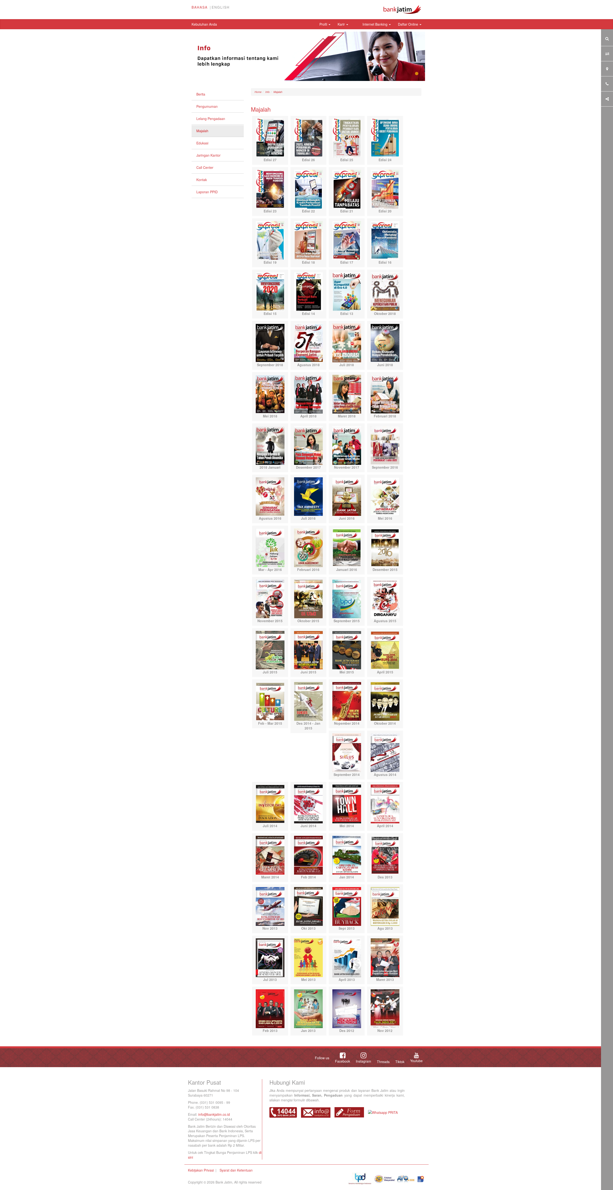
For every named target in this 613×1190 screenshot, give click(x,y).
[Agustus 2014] (385, 752)
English (221, 7)
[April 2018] (308, 393)
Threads (383, 1061)
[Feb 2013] (270, 1008)
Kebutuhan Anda (204, 24)
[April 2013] (346, 957)
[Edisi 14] (308, 291)
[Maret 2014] (270, 854)
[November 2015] (270, 598)
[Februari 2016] (308, 547)
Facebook (342, 1061)
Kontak (201, 179)
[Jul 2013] (270, 957)
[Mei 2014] (346, 803)
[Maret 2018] (346, 393)
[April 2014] (385, 803)
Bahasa (200, 7)
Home (258, 92)
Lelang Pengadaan (210, 118)
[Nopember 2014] (346, 701)
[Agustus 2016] (270, 496)
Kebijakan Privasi (201, 1170)
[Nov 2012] (385, 1008)
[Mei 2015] (346, 649)
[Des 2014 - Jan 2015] (308, 701)
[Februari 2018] (385, 393)
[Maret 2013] (385, 957)
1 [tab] (416, 73)
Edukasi (202, 143)
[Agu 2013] (385, 905)
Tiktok (399, 1061)
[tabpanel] (306, 56)
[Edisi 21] (346, 188)
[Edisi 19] (270, 240)
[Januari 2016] (346, 547)
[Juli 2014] (270, 803)
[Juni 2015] (308, 649)
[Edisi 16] (385, 240)
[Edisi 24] (385, 137)
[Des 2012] (346, 1008)
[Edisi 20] (385, 188)
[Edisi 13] (346, 291)
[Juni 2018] (385, 342)
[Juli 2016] (308, 496)
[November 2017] (346, 444)
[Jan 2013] (308, 1008)
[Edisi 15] (270, 291)
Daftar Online (408, 24)
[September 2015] (346, 598)
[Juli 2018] (346, 342)
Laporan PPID (207, 191)
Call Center (204, 167)
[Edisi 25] (346, 137)
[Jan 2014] (346, 854)
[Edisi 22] (308, 188)
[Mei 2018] (270, 393)
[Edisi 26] (308, 137)
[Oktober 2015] (308, 598)
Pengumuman (207, 106)
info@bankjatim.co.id (214, 1114)
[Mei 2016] (385, 496)
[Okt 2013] (308, 905)
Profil (323, 24)
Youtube (416, 1060)
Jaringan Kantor (208, 155)
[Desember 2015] (385, 547)
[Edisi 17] (346, 240)
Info (267, 92)
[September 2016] (385, 444)
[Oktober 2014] (385, 701)
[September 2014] (346, 752)
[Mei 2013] (308, 957)
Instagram (363, 1061)
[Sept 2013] (346, 905)
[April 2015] (385, 649)
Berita (200, 94)
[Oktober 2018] (385, 291)
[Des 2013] (385, 854)
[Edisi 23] (270, 188)
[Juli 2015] (270, 649)
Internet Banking (375, 24)
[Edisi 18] (308, 240)
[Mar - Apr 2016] (270, 547)
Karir (342, 24)
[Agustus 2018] (308, 342)
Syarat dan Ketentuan (236, 1170)
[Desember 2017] (308, 444)
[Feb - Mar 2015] (270, 701)
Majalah (202, 130)
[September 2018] (270, 342)
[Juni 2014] (308, 803)
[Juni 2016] (346, 496)
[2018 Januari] (270, 444)
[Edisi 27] (270, 137)
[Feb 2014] (308, 854)
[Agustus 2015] (385, 598)
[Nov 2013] (270, 905)
